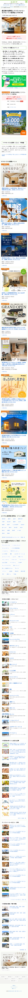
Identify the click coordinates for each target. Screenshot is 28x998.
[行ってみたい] (3, 15)
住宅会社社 (7, 4)
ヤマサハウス (13, 107)
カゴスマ (14, 2)
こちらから (19, 38)
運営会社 (14, 985)
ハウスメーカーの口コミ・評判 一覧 (18, 899)
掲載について (14, 988)
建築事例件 (22, 4)
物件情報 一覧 (23, 949)
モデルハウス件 (14, 4)
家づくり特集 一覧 (22, 818)
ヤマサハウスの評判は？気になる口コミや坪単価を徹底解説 (14, 155)
